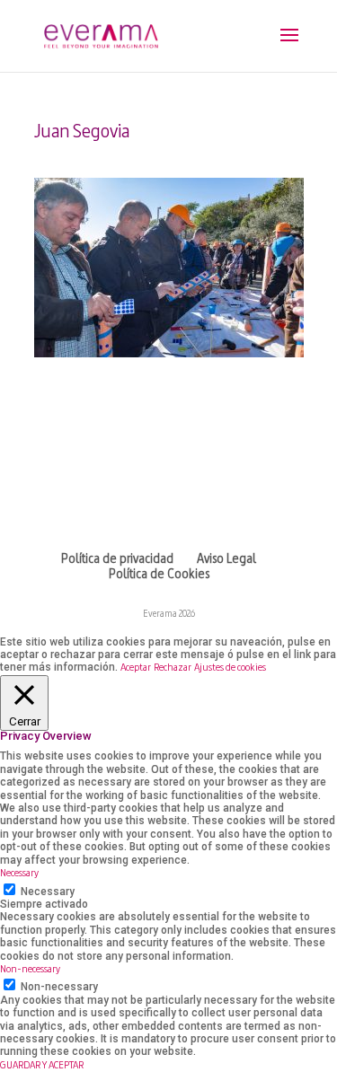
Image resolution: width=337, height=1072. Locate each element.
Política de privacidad (117, 560)
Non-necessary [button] (30, 969)
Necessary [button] (19, 873)
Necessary (48, 891)
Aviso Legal (226, 560)
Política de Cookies (159, 575)
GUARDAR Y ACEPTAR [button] (42, 1065)
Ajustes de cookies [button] (230, 668)
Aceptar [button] (135, 668)
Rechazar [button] (172, 668)
